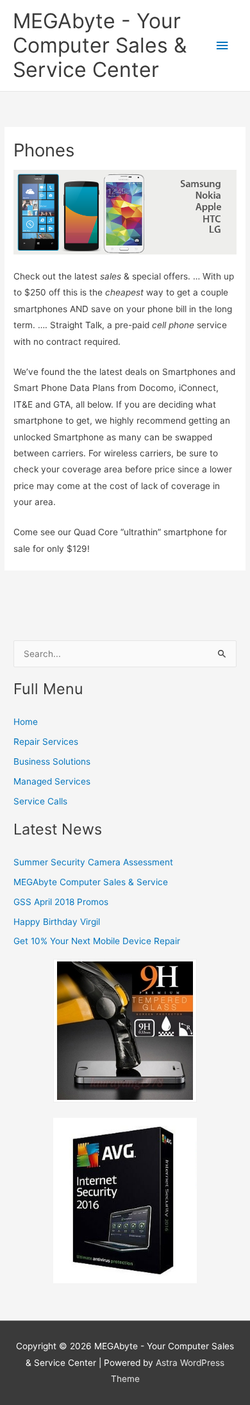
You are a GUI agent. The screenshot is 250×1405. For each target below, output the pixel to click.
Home (25, 722)
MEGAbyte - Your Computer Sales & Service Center (100, 45)
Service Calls (40, 801)
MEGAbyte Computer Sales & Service (90, 882)
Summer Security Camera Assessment (93, 862)
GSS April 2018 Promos (60, 902)
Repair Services (45, 741)
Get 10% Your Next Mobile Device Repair (96, 941)
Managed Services (51, 781)
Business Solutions (51, 761)
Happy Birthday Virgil (56, 922)
